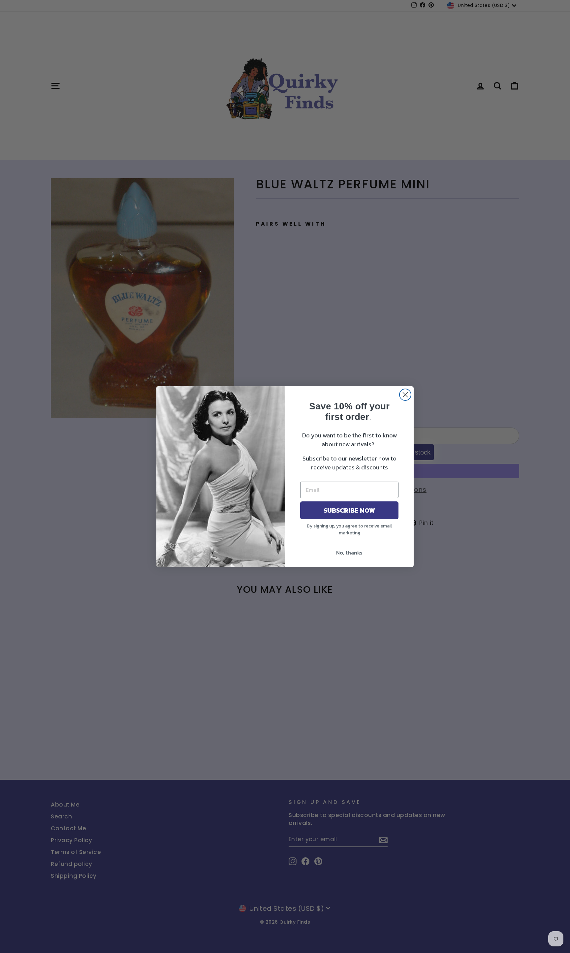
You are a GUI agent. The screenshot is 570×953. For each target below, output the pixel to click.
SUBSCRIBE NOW (349, 510)
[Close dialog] (405, 394)
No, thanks (349, 552)
